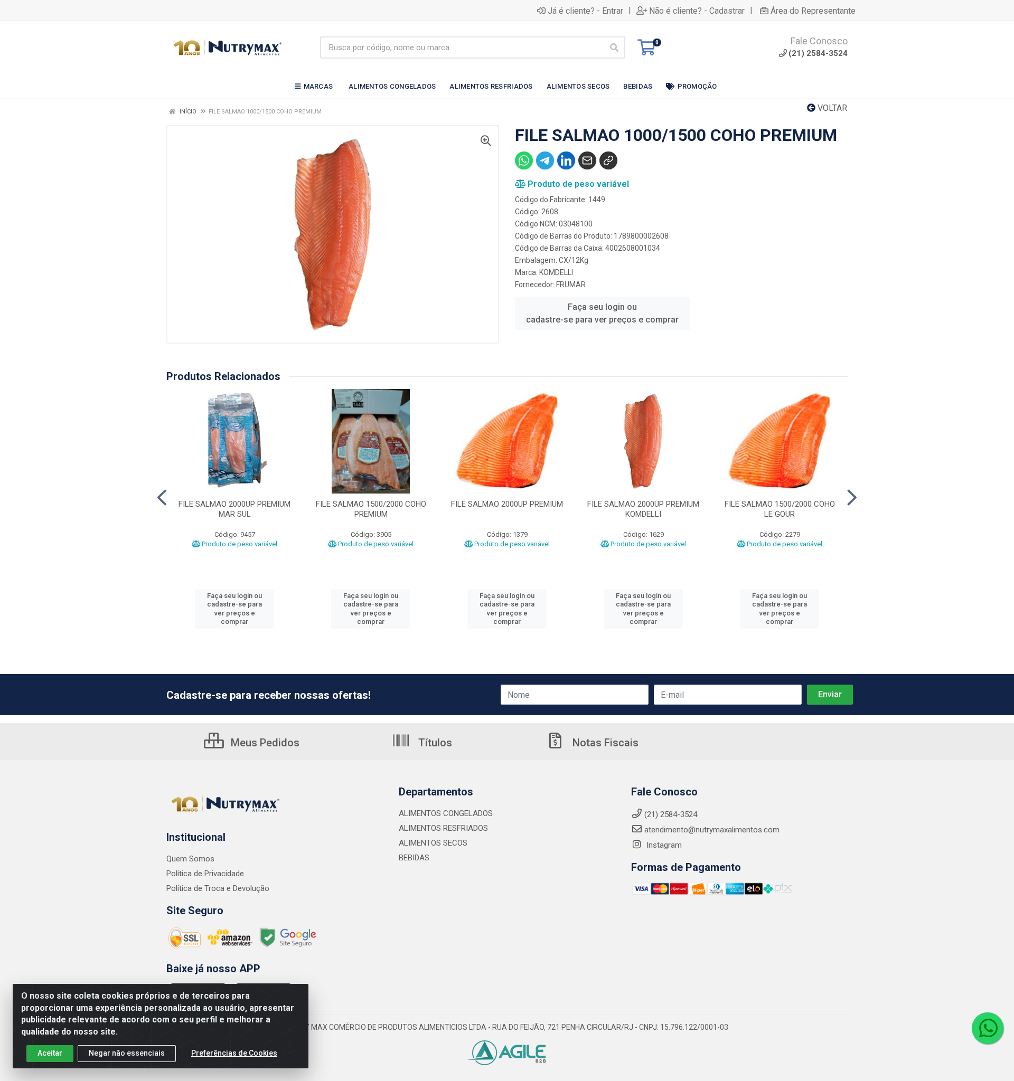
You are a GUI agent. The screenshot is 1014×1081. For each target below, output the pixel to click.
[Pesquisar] (614, 47)
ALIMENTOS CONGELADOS (446, 813)
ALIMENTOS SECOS (433, 843)
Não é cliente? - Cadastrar (697, 10)
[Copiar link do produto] (608, 160)
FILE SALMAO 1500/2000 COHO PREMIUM (371, 509)
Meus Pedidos (263, 742)
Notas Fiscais (604, 742)
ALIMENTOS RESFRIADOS (443, 828)
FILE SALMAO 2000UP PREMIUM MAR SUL (234, 509)
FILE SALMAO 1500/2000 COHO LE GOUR (780, 509)
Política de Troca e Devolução (217, 888)
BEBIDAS (414, 857)
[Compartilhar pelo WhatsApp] (524, 160)
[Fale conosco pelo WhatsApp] (987, 1028)
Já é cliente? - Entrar (585, 10)
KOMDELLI (556, 272)
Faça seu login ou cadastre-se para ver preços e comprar (602, 313)
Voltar (831, 108)
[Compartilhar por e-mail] (587, 160)
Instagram (663, 845)
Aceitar (49, 1053)
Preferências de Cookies (234, 1053)
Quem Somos (190, 859)
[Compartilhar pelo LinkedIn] (566, 160)
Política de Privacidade (205, 873)
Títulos (434, 742)
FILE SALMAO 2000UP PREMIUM (507, 504)
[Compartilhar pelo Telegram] (545, 160)
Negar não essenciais (127, 1053)
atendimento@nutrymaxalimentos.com (712, 830)
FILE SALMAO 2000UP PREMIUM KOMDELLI (643, 509)
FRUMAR (571, 284)
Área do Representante (813, 10)
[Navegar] (162, 498)
